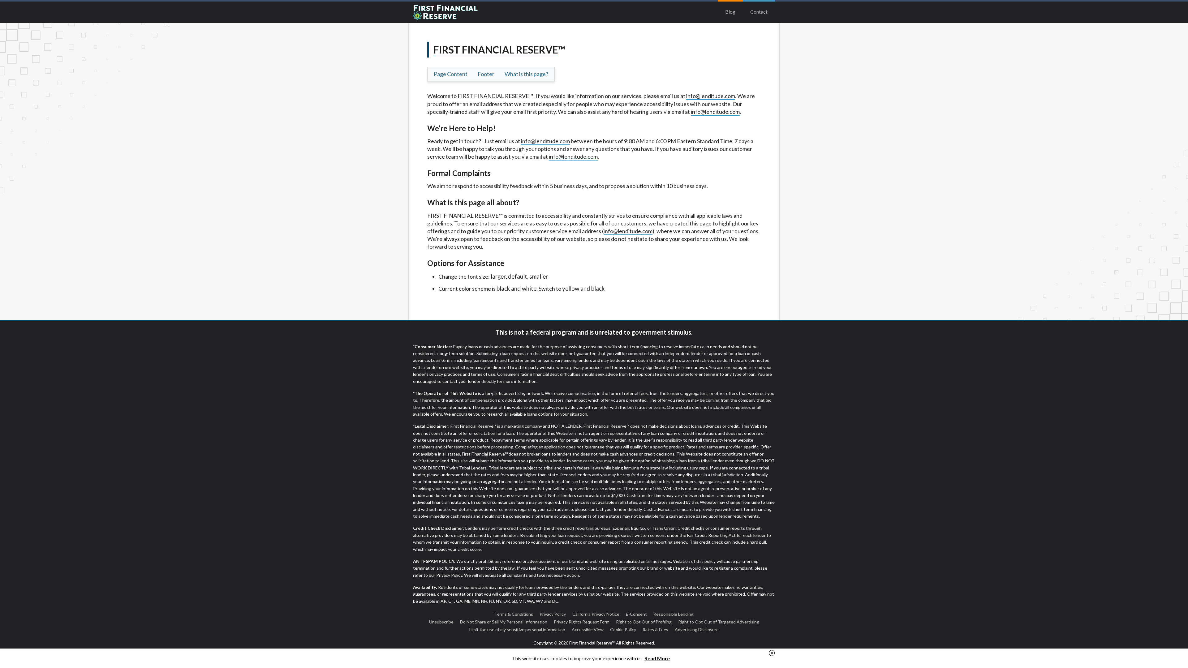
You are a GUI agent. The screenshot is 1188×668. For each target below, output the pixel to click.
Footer (486, 74)
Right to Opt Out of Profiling (644, 621)
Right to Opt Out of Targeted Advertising (718, 621)
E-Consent (636, 614)
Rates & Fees (655, 629)
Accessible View (588, 629)
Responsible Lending (673, 614)
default (517, 276)
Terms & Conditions (513, 614)
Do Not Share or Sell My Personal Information (503, 621)
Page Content (450, 74)
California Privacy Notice (595, 614)
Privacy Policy (553, 614)
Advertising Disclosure (697, 629)
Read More (657, 658)
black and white (516, 288)
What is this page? (526, 74)
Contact (759, 12)
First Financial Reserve (459, 12)
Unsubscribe (441, 621)
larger (498, 276)
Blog (730, 12)
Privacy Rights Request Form (581, 621)
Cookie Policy (623, 629)
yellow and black (583, 288)
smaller (538, 276)
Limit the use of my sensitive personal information (517, 629)
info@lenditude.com (710, 95)
